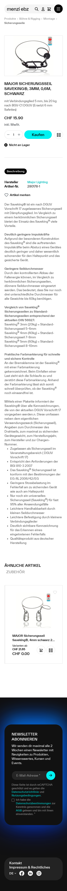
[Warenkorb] (49, 9)
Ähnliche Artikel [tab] (22, 565)
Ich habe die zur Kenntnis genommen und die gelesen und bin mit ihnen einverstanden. (35, 806)
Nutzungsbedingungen (26, 795)
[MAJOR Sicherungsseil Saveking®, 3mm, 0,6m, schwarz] (33, 56)
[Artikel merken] (55, 592)
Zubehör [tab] (15, 572)
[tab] (15, 171)
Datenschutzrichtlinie (25, 791)
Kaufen (38, 134)
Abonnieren (50, 775)
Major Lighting (37, 182)
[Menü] (58, 8)
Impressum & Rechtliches (29, 867)
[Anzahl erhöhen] (19, 134)
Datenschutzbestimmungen (33, 803)
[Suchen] (36, 9)
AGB (19, 810)
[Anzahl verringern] (8, 134)
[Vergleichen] (58, 134)
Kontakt (15, 863)
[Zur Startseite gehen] (16, 9)
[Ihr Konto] (43, 9)
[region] (33, 56)
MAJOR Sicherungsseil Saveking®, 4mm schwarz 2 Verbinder (32, 638)
